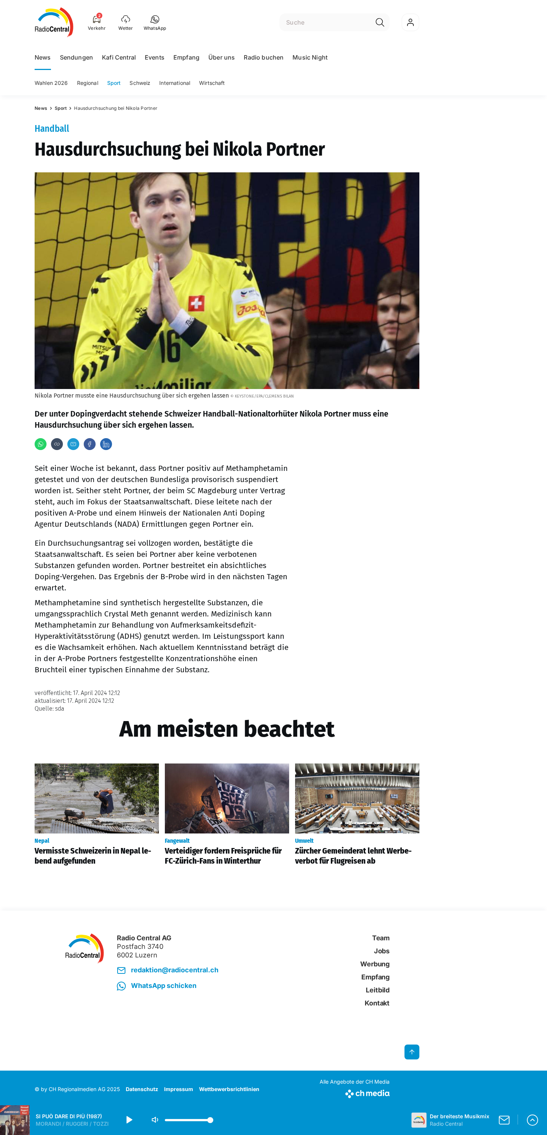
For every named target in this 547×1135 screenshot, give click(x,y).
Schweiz (139, 83)
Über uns (221, 57)
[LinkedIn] (106, 444)
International (174, 83)
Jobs (382, 951)
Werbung (375, 964)
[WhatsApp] (41, 444)
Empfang (186, 57)
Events (154, 57)
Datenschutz (142, 1089)
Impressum (178, 1089)
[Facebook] (90, 444)
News (43, 57)
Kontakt (377, 1003)
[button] (155, 22)
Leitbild (378, 990)
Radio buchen (264, 57)
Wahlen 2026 (51, 83)
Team (381, 938)
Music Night (309, 57)
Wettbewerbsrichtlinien (229, 1089)
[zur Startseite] (54, 22)
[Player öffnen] (532, 1120)
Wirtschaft (212, 83)
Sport (114, 83)
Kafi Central (119, 57)
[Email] (73, 444)
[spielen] (128, 1120)
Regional (87, 83)
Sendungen (76, 57)
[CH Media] (355, 1092)
